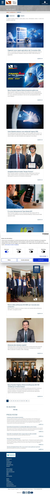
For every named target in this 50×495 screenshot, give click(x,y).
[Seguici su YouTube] (31, 492)
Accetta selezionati (25, 260)
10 (26, 400)
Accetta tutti (40, 260)
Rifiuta (9, 260)
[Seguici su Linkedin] (29, 492)
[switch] (19, 252)
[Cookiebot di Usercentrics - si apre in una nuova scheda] (43, 234)
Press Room (11, 415)
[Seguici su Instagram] (26, 492)
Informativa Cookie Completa (11, 244)
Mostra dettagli (43, 256)
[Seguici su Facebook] (24, 492)
